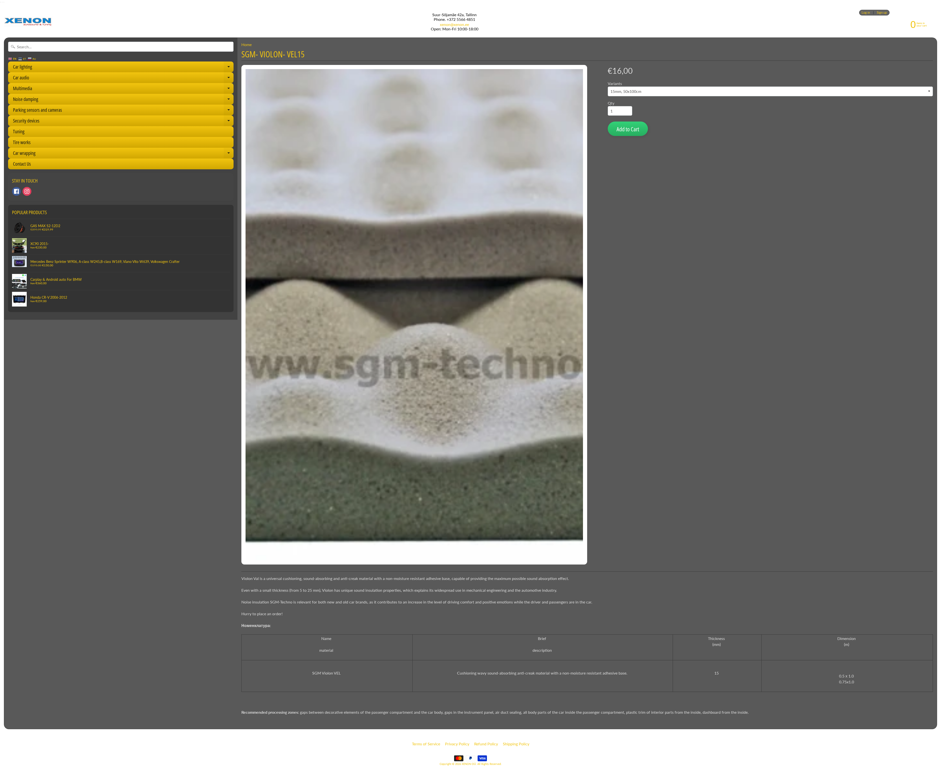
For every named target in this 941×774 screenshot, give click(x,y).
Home (246, 44)
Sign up (882, 12)
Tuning (19, 131)
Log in (866, 12)
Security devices (123, 121)
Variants (615, 83)
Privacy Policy (457, 743)
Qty (611, 103)
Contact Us (22, 163)
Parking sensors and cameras (123, 111)
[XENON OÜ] (28, 21)
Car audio (123, 78)
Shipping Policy (516, 743)
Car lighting (123, 67)
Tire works (22, 142)
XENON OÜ (469, 763)
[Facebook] (16, 191)
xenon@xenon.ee (454, 24)
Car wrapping (123, 154)
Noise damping (123, 100)
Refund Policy (486, 743)
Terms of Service (426, 743)
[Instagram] (27, 191)
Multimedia (123, 89)
